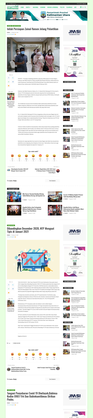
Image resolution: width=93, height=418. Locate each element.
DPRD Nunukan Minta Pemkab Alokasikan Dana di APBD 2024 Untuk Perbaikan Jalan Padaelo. (78, 154)
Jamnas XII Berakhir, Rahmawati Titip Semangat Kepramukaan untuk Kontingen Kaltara (78, 117)
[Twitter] (79, 4)
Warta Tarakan (11, 390)
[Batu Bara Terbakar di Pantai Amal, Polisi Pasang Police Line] (10, 303)
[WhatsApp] (85, 4)
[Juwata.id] (13, 7)
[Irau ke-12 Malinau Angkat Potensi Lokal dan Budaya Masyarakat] (55, 196)
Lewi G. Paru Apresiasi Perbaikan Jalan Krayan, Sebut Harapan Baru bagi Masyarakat (77, 94)
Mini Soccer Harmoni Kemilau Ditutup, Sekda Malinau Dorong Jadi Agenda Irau (34, 195)
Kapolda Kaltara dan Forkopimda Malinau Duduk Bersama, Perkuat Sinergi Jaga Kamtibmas (32, 209)
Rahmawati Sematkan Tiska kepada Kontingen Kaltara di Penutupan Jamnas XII (78, 109)
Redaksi (8, 32)
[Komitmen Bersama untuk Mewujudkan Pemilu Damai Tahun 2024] (66, 147)
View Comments (52, 180)
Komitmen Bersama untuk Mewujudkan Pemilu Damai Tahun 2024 (77, 146)
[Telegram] (83, 4)
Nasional (10, 26)
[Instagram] (80, 4)
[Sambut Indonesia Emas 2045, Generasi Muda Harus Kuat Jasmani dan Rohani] (66, 131)
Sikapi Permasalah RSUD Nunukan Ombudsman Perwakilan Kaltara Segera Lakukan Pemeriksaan (77, 138)
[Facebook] (77, 4)
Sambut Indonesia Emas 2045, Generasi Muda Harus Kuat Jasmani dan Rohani (78, 130)
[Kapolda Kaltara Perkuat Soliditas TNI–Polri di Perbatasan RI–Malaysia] (66, 103)
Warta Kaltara (17, 26)
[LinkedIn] (12, 34)
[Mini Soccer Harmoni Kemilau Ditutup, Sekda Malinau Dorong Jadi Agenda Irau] (14, 196)
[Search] (85, 7)
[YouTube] (82, 4)
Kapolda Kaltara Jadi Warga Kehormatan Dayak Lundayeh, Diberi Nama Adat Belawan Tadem (73, 209)
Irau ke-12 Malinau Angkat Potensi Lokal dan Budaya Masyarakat (73, 196)
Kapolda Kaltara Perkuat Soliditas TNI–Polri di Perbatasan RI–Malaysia (78, 102)
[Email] (15, 34)
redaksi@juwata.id (12, 3)
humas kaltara (17, 343)
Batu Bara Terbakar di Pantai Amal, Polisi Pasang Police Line (10, 310)
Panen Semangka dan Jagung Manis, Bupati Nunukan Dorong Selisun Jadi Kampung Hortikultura (10, 104)
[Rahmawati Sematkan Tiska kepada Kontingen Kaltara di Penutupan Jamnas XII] (66, 110)
